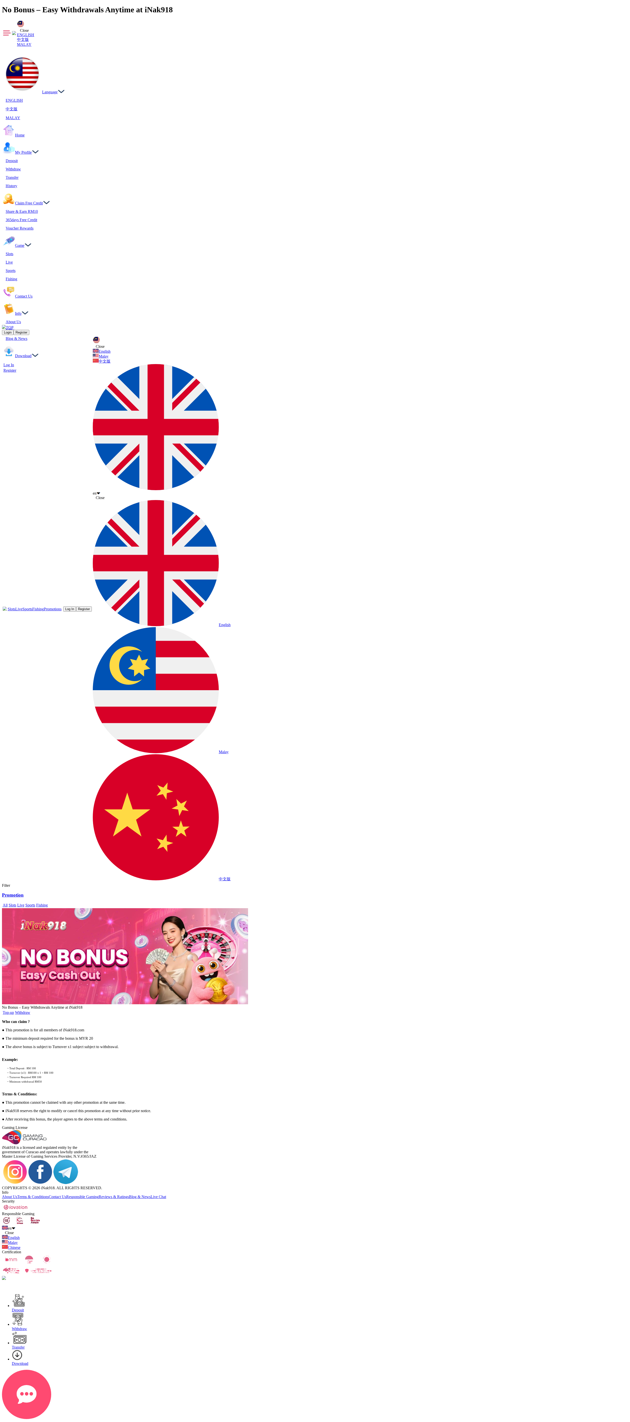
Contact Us (57, 1197)
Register (9, 370)
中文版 (23, 39)
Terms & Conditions (33, 1197)
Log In (8, 365)
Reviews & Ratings (114, 1197)
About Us (9, 1197)
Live (18, 609)
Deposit (18, 1310)
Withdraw (22, 1012)
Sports (27, 609)
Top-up (8, 1012)
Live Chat (158, 1197)
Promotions (53, 609)
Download (20, 1363)
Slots (11, 609)
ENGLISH (25, 35)
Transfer (18, 1347)
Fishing (38, 609)
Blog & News (140, 1197)
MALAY (24, 44)
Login (8, 332)
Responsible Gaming (82, 1197)
